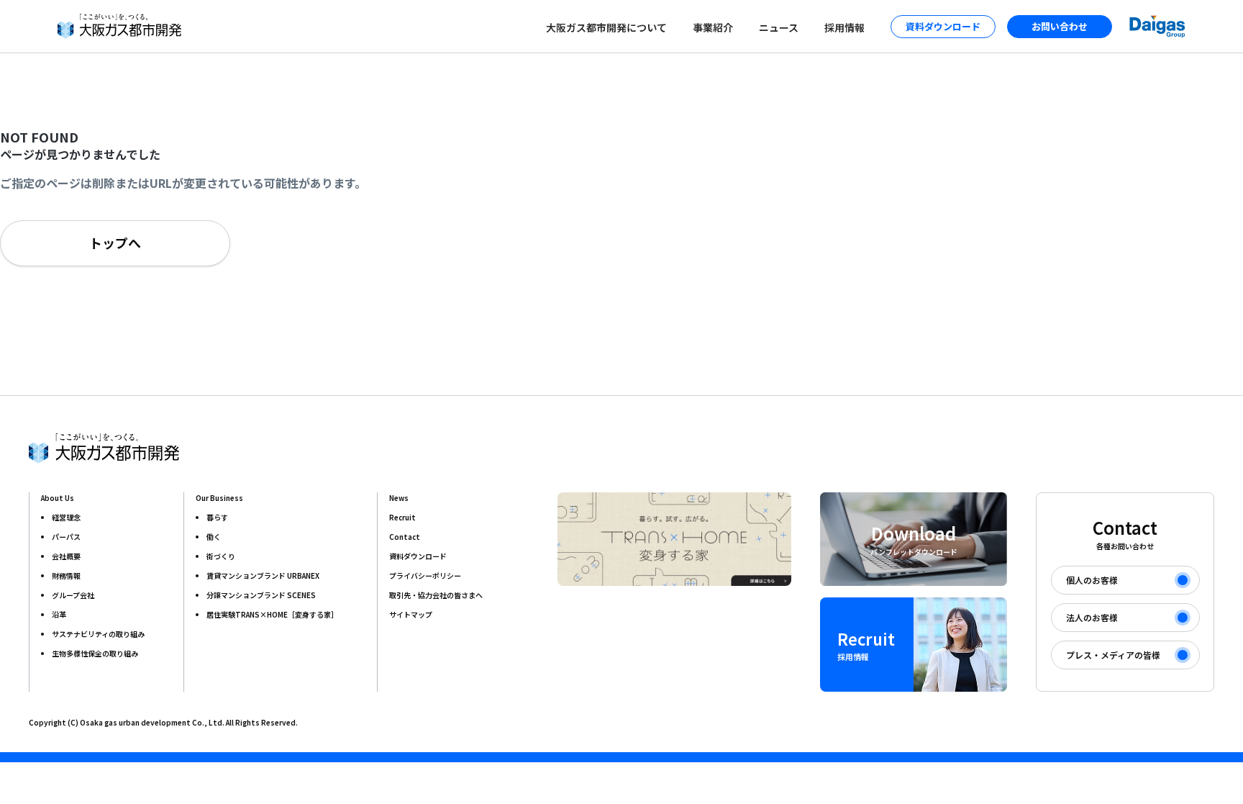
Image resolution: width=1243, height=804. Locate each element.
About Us (57, 497)
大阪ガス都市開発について (606, 27)
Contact (404, 536)
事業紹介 (713, 27)
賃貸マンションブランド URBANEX (262, 575)
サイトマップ (410, 614)
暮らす (217, 517)
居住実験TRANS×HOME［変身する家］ (272, 614)
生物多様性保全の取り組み (95, 653)
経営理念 (66, 517)
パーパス (66, 536)
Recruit (402, 517)
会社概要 (66, 556)
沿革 (59, 614)
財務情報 (66, 575)
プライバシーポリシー (425, 575)
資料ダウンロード (418, 556)
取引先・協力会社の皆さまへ (436, 595)
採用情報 (844, 27)
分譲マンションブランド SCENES (261, 595)
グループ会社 (73, 595)
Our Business (219, 497)
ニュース (778, 27)
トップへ (115, 242)
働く (213, 536)
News (399, 497)
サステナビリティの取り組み (98, 633)
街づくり (220, 556)
